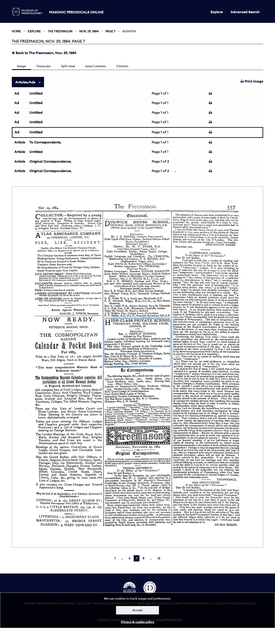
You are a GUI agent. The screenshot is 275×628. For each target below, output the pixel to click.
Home (16, 31)
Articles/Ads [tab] (25, 82)
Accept (137, 610)
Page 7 (110, 31)
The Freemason (60, 31)
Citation (122, 66)
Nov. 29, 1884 (89, 31)
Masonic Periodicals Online (76, 12)
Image (21, 66)
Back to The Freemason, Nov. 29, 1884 (45, 53)
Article (19, 142)
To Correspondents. (45, 142)
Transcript (43, 66)
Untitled (36, 93)
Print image (253, 81)
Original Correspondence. (50, 161)
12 (158, 558)
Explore (217, 12)
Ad (16, 93)
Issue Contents (95, 66)
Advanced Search (245, 12)
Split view (68, 66)
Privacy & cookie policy (137, 622)
